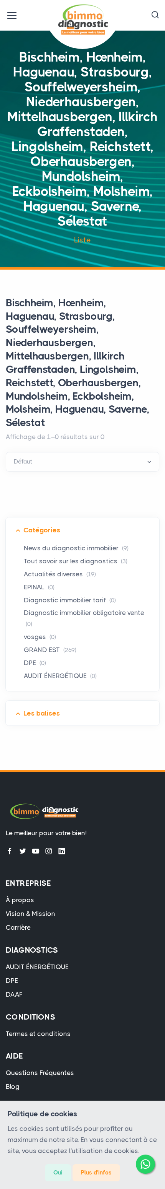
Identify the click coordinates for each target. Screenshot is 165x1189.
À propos (20, 900)
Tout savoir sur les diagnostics (75, 561)
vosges (40, 637)
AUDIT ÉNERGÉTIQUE (60, 676)
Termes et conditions (38, 1034)
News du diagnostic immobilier (76, 548)
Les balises (41, 713)
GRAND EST (50, 650)
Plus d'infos (96, 1172)
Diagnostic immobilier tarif (70, 600)
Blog (13, 1086)
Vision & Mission (30, 913)
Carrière (18, 927)
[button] (155, 15)
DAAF (14, 994)
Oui (58, 1172)
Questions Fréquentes (40, 1073)
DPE (35, 663)
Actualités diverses (60, 574)
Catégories (41, 530)
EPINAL (39, 587)
